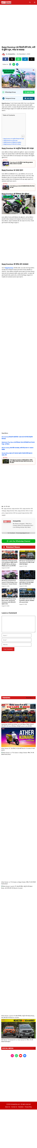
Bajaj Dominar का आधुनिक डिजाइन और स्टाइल (14, 138)
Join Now (30, 92)
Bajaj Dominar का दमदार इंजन (10, 140)
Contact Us (14, 1107)
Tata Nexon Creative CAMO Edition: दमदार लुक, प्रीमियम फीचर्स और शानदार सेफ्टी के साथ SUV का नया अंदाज (21, 461)
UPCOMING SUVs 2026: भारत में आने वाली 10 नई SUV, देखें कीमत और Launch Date (27, 600)
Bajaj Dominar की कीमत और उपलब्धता (12, 144)
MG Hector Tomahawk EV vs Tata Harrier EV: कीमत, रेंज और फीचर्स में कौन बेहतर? (27, 562)
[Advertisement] (18, 25)
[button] (30, 2)
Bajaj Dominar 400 (12, 510)
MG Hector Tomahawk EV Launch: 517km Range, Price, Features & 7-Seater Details (10, 582)
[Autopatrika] (6, 2)
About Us (7, 1107)
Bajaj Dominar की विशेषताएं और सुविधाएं (12, 142)
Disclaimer (21, 1107)
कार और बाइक (7, 506)
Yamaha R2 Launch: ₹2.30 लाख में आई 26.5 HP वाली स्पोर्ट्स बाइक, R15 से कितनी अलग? (26, 582)
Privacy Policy (28, 1107)
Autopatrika (11, 54)
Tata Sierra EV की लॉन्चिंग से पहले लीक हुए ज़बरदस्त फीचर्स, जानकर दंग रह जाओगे (21, 163)
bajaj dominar (7, 508)
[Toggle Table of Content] (22, 136)
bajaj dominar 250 (17, 508)
